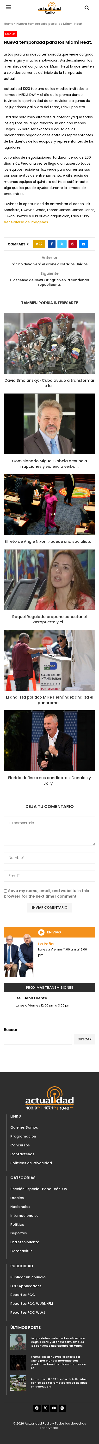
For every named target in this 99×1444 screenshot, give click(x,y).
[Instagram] (62, 1408)
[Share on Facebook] (52, 244)
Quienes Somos (24, 1127)
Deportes (18, 1233)
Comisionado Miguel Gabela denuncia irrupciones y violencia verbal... (49, 463)
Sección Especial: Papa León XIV (38, 1189)
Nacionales (20, 1206)
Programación (23, 1136)
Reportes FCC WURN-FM (31, 1303)
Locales (17, 1197)
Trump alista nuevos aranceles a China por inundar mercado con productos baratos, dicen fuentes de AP (58, 1362)
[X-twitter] (45, 1408)
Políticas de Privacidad (31, 1163)
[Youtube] (53, 1408)
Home (8, 23)
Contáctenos (22, 1154)
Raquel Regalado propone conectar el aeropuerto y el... (49, 619)
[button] (87, 8)
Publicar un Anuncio (28, 1277)
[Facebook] (37, 1408)
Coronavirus (21, 1251)
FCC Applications (26, 1286)
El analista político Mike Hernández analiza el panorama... (49, 699)
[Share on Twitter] (62, 244)
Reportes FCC (22, 1294)
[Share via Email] (83, 244)
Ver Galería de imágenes (26, 222)
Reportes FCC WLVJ (27, 1312)
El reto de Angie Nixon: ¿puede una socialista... (49, 541)
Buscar (11, 1029)
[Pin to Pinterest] (72, 244)
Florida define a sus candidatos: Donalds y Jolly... (49, 780)
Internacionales (24, 1215)
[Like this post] (40, 244)
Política (17, 1224)
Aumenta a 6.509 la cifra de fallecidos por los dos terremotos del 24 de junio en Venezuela (59, 1382)
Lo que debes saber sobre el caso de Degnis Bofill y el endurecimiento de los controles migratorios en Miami (58, 1342)
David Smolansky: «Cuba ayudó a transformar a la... (49, 383)
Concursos (20, 1145)
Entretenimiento (24, 1242)
